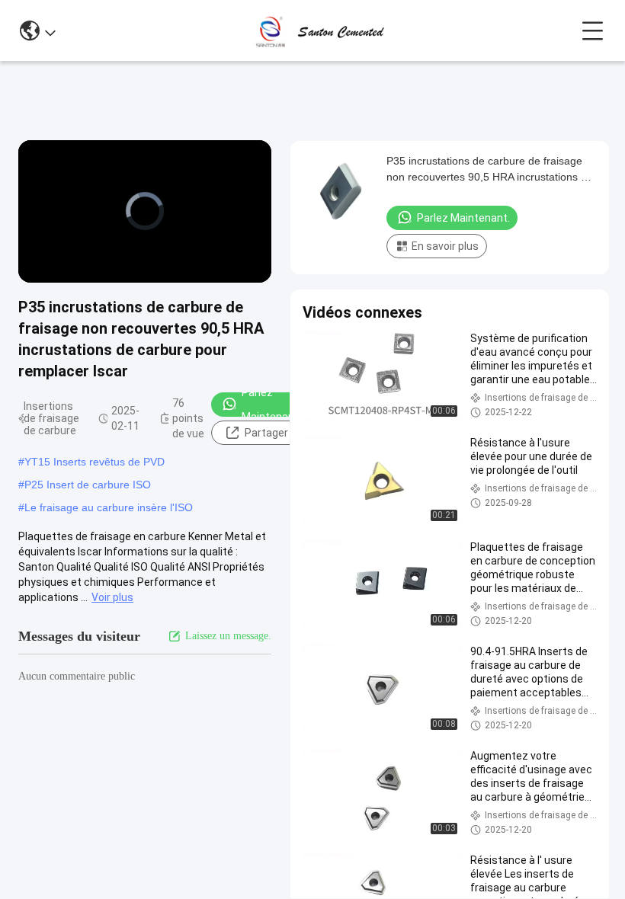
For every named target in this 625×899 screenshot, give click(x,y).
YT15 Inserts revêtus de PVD (94, 462)
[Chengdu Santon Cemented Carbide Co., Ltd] (318, 30)
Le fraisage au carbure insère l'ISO (108, 507)
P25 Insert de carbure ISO (87, 484)
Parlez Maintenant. (271, 404)
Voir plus (112, 597)
